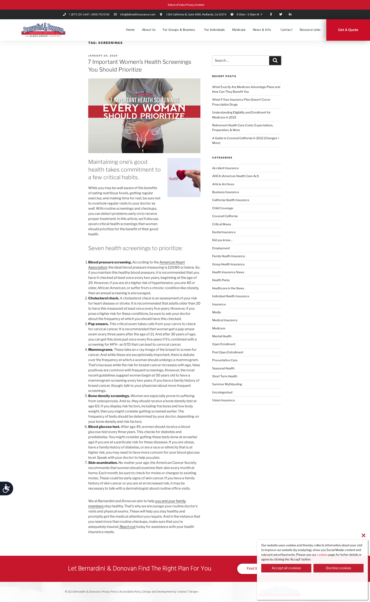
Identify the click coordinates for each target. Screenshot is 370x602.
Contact (286, 30)
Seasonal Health (223, 368)
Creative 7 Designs (187, 592)
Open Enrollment (223, 344)
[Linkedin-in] (290, 14)
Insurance (219, 304)
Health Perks (221, 280)
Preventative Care (224, 360)
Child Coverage (222, 208)
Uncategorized (222, 392)
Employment (221, 248)
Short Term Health (224, 376)
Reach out (127, 527)
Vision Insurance (223, 400)
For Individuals (214, 30)
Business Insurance (225, 192)
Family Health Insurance (228, 256)
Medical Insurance (224, 320)
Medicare (239, 30)
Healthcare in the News (228, 288)
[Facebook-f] (271, 14)
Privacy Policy (110, 592)
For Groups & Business (179, 30)
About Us (149, 30)
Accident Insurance (225, 168)
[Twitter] (280, 14)
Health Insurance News (228, 272)
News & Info (262, 30)
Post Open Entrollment (227, 352)
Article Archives (223, 184)
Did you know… (222, 240)
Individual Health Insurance (230, 296)
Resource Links (310, 30)
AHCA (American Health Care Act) (235, 176)
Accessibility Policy (130, 592)
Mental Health (221, 336)
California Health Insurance (230, 200)
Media (216, 312)
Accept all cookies (286, 568)
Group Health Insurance (228, 264)
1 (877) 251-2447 (79, 14)
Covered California (225, 216)
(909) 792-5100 (100, 14)
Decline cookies (338, 568)
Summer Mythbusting (227, 384)
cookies (322, 554)
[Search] (275, 60)
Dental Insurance (224, 232)
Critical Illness (221, 224)
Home (130, 30)
